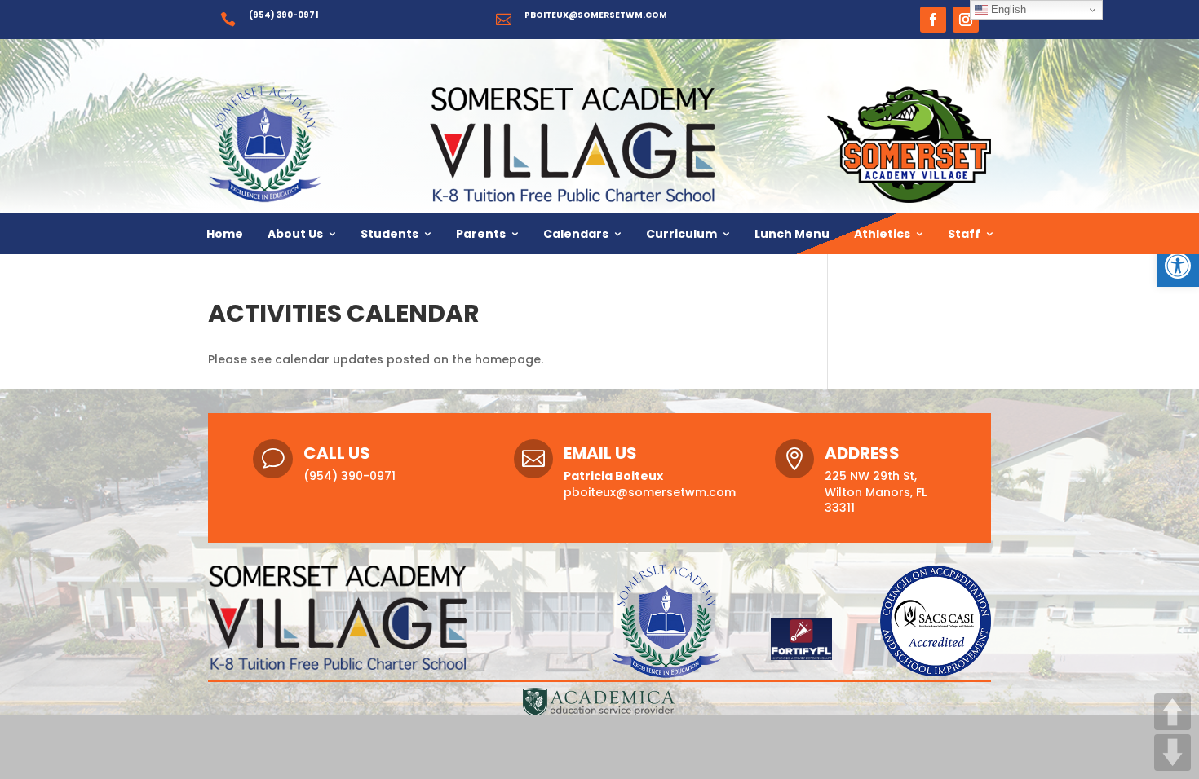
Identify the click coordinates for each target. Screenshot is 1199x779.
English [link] (1007, 9)
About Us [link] (295, 234)
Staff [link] (964, 234)
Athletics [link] (882, 234)
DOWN (1172, 752)
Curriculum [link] (681, 234)
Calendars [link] (575, 234)
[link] (1178, 265)
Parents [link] (481, 234)
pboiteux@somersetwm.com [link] (595, 15)
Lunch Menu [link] (792, 234)
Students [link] (389, 234)
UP (1172, 711)
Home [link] (224, 234)
